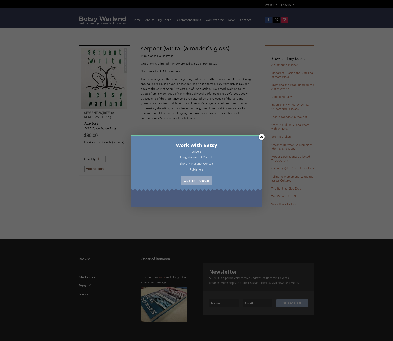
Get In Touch (196, 180)
